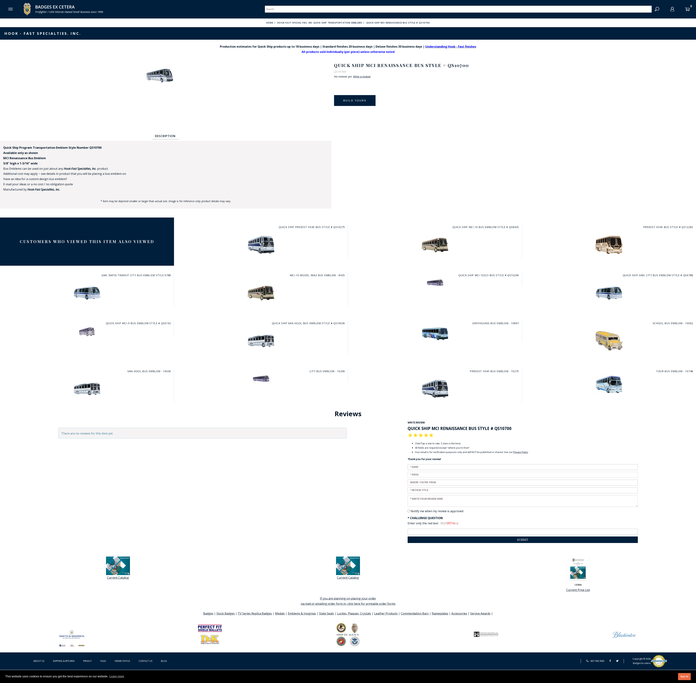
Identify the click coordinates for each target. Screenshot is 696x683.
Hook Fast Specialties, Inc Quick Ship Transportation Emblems (319, 22)
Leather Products (386, 613)
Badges (208, 613)
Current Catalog (118, 578)
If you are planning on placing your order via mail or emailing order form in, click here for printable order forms (348, 601)
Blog (164, 661)
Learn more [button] (116, 676)
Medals (280, 613)
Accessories (459, 613)
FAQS (103, 661)
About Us (38, 661)
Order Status (122, 661)
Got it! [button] (684, 676)
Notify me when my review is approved (437, 511)
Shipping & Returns (63, 661)
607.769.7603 (597, 661)
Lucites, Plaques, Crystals (354, 613)
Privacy (87, 661)
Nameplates (440, 613)
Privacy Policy (520, 452)
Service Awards (480, 613)
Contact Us (145, 661)
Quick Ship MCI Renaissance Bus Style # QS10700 (398, 22)
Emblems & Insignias (302, 613)
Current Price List (578, 590)
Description (165, 136)
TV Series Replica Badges (255, 613)
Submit (522, 540)
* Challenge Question (425, 518)
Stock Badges (225, 613)
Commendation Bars (415, 613)
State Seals (326, 613)
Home (269, 22)
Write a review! (361, 76)
